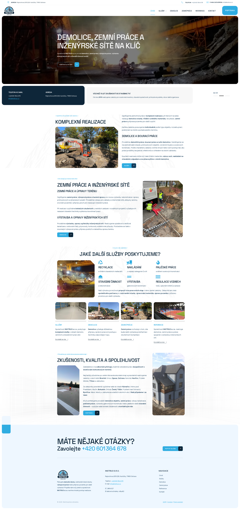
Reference (200, 11)
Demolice (174, 11)
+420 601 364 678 (197, 2)
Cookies (169, 502)
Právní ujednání (178, 502)
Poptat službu (170, 448)
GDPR (164, 502)
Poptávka (230, 10)
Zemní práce (187, 11)
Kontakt (212, 11)
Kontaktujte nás (66, 64)
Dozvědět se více (60, 339)
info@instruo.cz (228, 2)
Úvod (152, 11)
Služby (162, 11)
